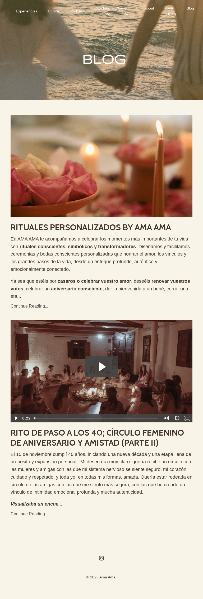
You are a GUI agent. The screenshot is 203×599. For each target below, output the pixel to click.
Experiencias (26, 11)
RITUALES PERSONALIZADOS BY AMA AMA (91, 227)
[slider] (96, 418)
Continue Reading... (29, 306)
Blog (190, 8)
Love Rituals (170, 11)
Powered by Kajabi (101, 585)
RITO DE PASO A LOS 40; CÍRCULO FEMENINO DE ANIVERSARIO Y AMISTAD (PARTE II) (97, 438)
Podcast (77, 11)
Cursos (54, 11)
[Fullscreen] (187, 418)
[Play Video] (15, 418)
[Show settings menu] (177, 418)
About (149, 8)
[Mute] (166, 418)
